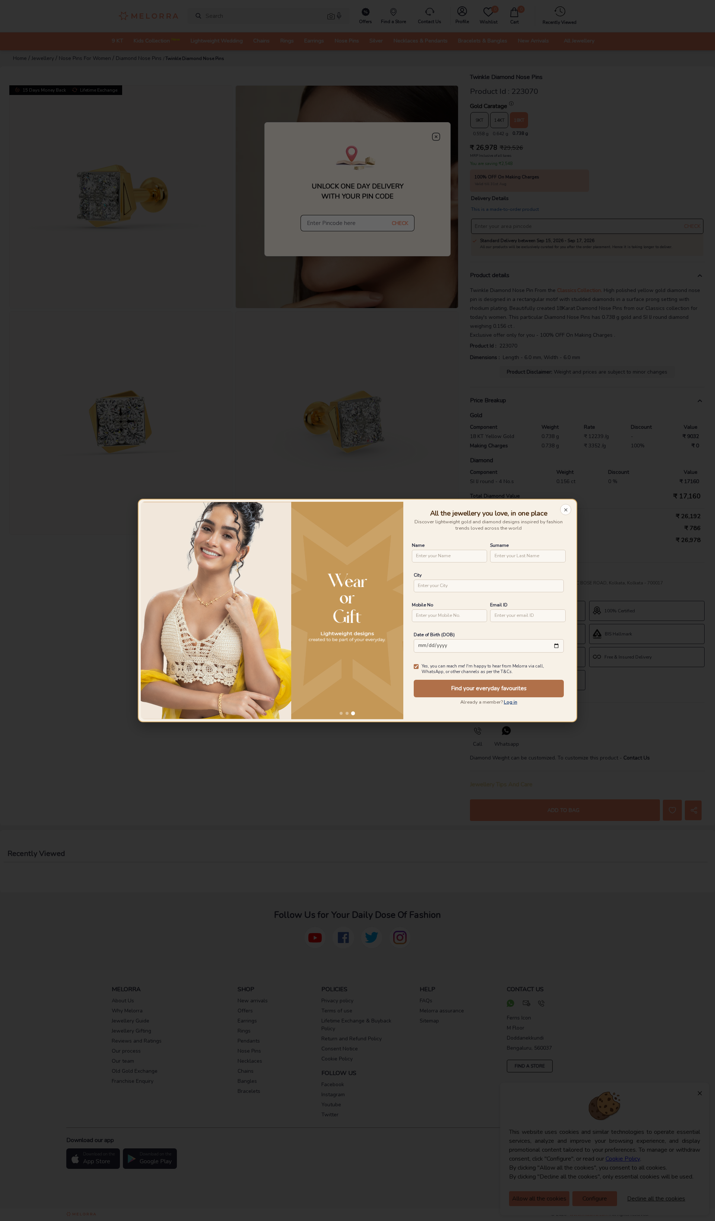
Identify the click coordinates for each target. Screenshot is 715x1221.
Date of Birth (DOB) (434, 634)
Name (418, 545)
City (418, 575)
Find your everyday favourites (489, 688)
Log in (510, 702)
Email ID (499, 605)
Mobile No (422, 605)
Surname (499, 545)
